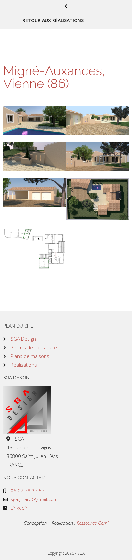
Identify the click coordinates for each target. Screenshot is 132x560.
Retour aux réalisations (53, 20)
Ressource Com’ (92, 523)
